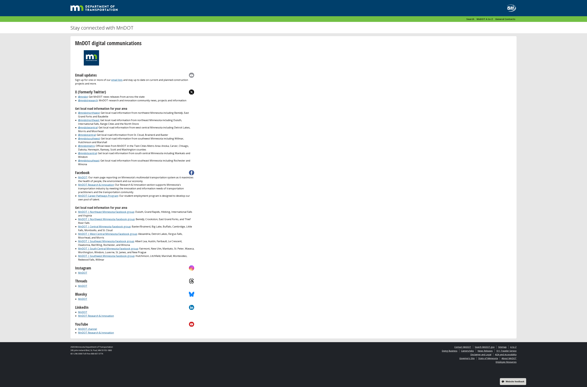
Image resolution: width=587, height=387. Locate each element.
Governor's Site (467, 358)
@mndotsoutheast (88, 160)
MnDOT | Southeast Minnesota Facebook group (106, 241)
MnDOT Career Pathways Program (98, 195)
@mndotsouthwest (89, 138)
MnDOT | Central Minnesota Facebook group (104, 226)
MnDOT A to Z (485, 19)
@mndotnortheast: (89, 120)
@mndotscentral (87, 153)
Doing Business (449, 350)
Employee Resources (506, 362)
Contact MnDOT (462, 347)
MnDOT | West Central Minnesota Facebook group (107, 234)
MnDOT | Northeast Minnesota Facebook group (106, 212)
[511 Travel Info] (510, 8)
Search (470, 19)
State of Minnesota (488, 358)
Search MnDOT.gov (485, 347)
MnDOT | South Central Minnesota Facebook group (108, 248)
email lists (117, 80)
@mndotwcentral (88, 127)
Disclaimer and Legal (480, 354)
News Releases (485, 350)
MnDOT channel (87, 329)
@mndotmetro (86, 146)
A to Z (513, 347)
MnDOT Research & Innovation (96, 184)
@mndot (83, 96)
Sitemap (502, 347)
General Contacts (505, 19)
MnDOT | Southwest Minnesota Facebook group (106, 256)
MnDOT (82, 177)
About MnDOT (509, 358)
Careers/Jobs (467, 350)
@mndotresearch (88, 100)
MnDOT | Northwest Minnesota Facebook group (106, 219)
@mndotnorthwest (89, 113)
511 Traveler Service (506, 350)
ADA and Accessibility (506, 354)
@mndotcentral (87, 135)
